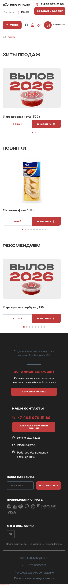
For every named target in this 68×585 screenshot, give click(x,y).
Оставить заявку (50, 11)
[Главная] (5, 37)
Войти (32, 25)
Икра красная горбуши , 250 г (24, 308)
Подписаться (48, 485)
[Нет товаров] (48, 25)
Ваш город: (16, 12)
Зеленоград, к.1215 (28, 437)
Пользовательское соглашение (34, 572)
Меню (14, 25)
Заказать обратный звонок (34, 427)
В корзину (44, 124)
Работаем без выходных (32, 452)
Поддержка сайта (16, 543)
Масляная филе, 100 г (18, 210)
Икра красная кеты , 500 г (21, 117)
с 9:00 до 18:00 (26, 456)
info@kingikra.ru (26, 444)
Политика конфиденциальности (34, 578)
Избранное (38, 25)
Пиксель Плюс (52, 543)
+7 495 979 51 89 (51, 4)
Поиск (26, 25)
